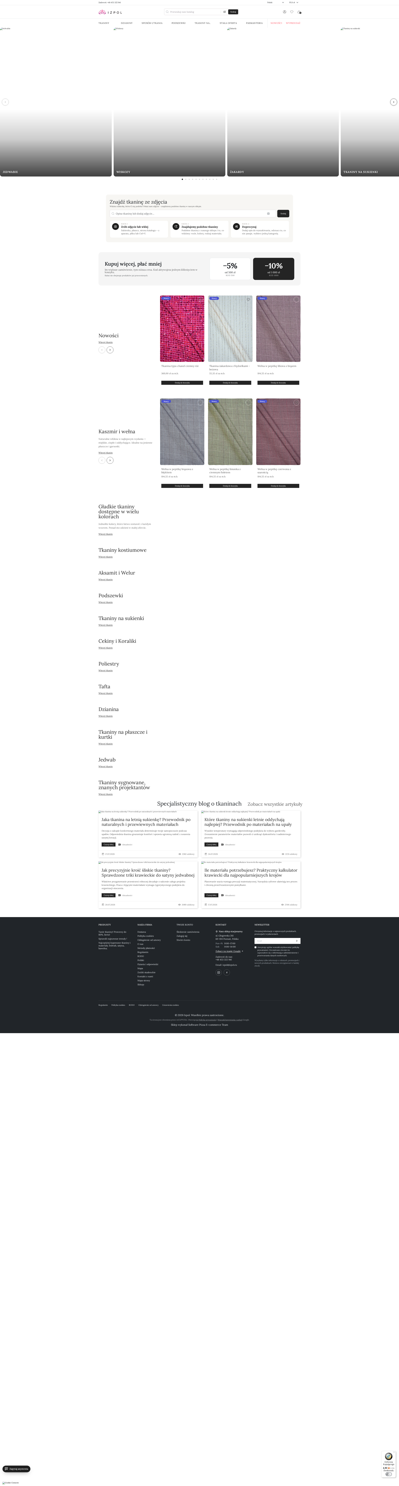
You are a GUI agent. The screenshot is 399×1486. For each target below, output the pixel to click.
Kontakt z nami (145, 976)
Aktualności (127, 844)
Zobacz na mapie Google (228, 951)
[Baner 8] (206, 179)
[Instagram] (219, 972)
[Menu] (394, 1453)
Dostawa (141, 931)
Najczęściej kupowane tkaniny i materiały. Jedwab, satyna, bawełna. (114, 945)
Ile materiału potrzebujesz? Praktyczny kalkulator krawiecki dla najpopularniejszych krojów (250, 873)
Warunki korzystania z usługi (230, 1020)
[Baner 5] (196, 179)
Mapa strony (143, 980)
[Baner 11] (216, 179)
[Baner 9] (209, 179)
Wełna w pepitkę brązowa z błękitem (177, 471)
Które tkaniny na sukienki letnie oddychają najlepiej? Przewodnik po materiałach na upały (248, 822)
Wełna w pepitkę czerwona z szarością (274, 471)
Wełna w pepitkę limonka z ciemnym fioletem (225, 471)
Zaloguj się (182, 936)
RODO (140, 956)
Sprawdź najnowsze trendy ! (113, 938)
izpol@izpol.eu (230, 965)
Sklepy (140, 984)
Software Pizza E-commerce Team (208, 1024)
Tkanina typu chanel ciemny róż (180, 365)
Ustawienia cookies (170, 1005)
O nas (140, 944)
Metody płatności (146, 948)
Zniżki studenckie (146, 972)
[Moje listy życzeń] (291, 12)
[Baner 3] (189, 179)
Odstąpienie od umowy (149, 940)
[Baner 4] (192, 179)
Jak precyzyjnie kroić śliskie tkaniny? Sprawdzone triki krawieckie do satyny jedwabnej (148, 873)
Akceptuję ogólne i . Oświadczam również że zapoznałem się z (278, 951)
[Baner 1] (182, 179)
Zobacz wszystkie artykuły (275, 804)
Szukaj (283, 213)
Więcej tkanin (106, 342)
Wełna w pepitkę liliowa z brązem (276, 365)
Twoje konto (185, 924)
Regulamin (142, 952)
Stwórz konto (183, 940)
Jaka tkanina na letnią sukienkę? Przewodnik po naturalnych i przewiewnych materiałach (146, 822)
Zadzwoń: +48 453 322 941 (110, 2)
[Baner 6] (199, 179)
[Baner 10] (213, 179)
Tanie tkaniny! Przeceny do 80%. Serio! (112, 933)
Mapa (140, 968)
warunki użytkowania (282, 947)
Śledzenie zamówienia (188, 931)
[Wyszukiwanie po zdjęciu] (225, 11)
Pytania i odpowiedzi (147, 964)
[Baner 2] (185, 179)
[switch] (389, 1474)
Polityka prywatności (207, 1020)
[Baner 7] (202, 179)
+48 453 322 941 (224, 959)
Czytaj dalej (108, 844)
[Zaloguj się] (284, 12)
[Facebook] (227, 972)
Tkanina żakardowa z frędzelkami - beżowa (229, 367)
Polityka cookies (145, 936)
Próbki (140, 960)
